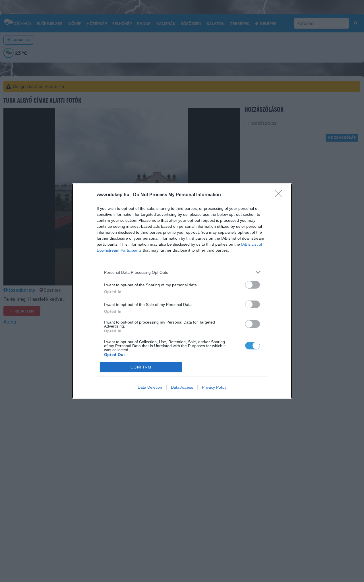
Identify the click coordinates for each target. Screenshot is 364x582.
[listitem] (182, 272)
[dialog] (182, 291)
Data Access (182, 387)
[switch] (252, 285)
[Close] (280, 195)
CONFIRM (141, 367)
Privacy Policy (214, 387)
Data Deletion (150, 387)
